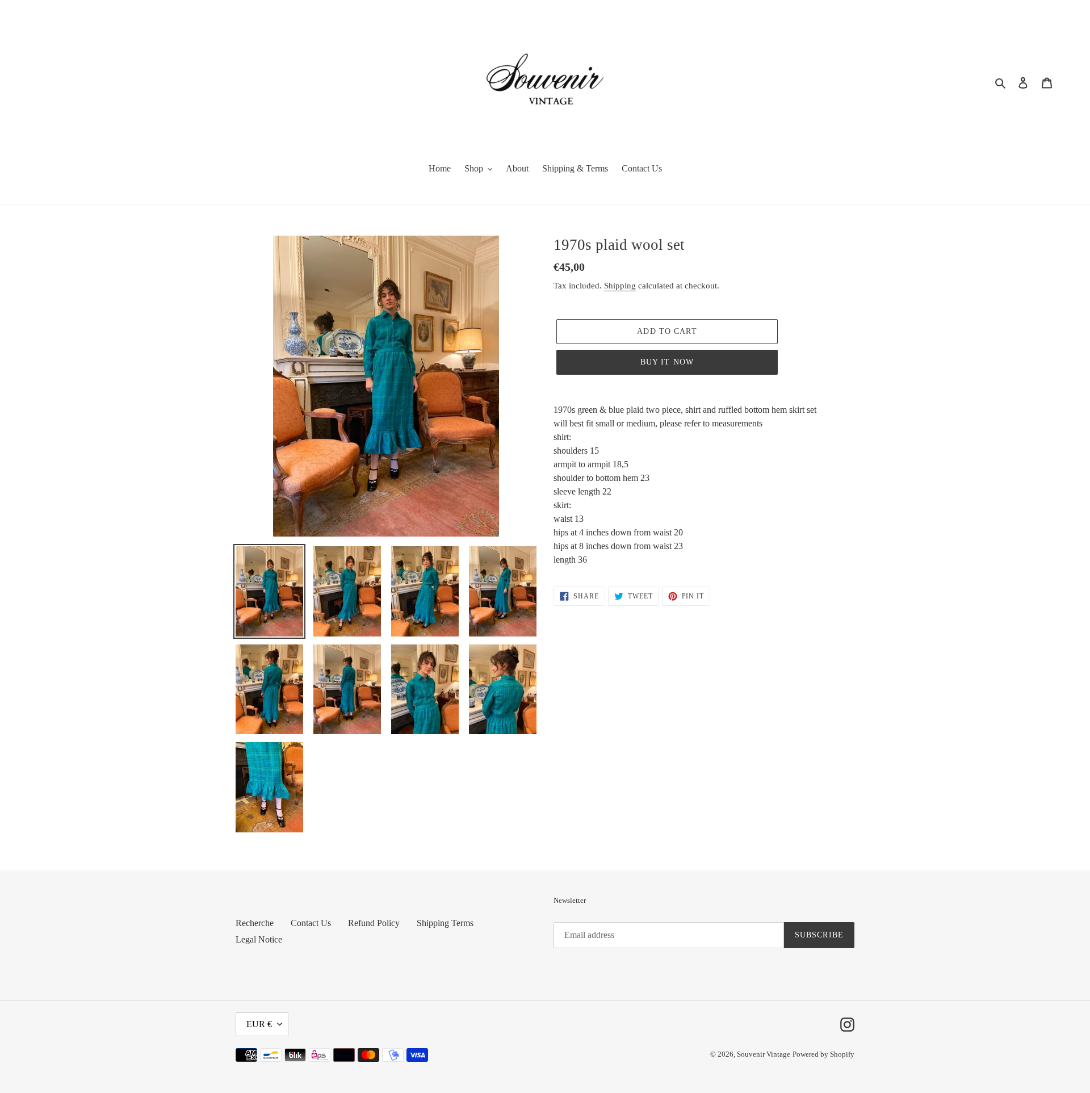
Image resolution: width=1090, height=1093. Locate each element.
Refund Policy (374, 923)
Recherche (255, 923)
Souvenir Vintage (763, 1054)
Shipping (620, 285)
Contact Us (311, 923)
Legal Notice (259, 939)
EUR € (259, 1024)
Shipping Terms (445, 923)
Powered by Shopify (823, 1054)
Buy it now (667, 362)
